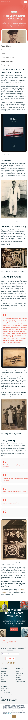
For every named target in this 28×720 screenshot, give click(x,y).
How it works (19, 673)
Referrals (3, 673)
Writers (18, 677)
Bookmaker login (20, 681)
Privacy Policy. (9, 713)
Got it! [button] (14, 717)
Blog (2, 677)
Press (2, 679)
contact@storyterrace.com (8, 694)
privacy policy (10, 650)
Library (18, 671)
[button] (25, 2)
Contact (3, 681)
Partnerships (4, 675)
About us (3, 671)
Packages (18, 675)
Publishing (18, 679)
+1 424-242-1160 (5, 692)
